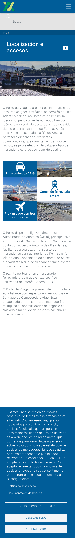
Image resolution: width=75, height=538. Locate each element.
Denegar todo (36, 517)
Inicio (6, 32)
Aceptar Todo (36, 529)
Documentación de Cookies (25, 493)
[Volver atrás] (65, 49)
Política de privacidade (22, 485)
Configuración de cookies (36, 506)
